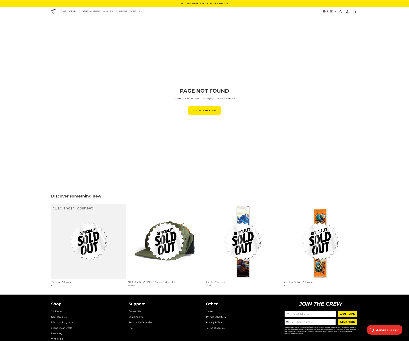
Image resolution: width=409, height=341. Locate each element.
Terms (302, 333)
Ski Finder (56, 311)
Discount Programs (62, 322)
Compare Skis (59, 316)
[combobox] (289, 322)
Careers (210, 311)
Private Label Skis (216, 316)
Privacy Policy (214, 322)
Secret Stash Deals (61, 327)
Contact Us (135, 311)
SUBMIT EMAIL (347, 314)
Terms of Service (215, 327)
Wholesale (57, 338)
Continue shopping (204, 110)
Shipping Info (136, 316)
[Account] (347, 11)
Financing (56, 333)
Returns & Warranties (140, 322)
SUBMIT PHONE (347, 321)
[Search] (340, 11)
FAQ (131, 327)
